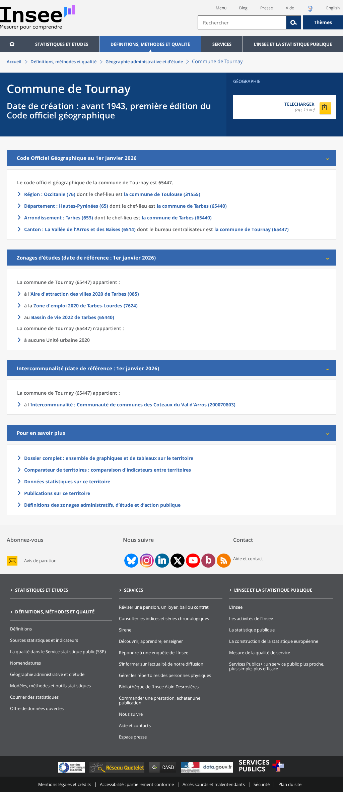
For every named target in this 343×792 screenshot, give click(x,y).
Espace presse (133, 737)
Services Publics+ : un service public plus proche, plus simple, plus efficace (276, 666)
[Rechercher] (293, 22)
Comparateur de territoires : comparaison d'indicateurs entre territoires (107, 470)
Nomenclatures (25, 663)
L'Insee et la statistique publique (293, 44)
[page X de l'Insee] (178, 561)
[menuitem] (12, 44)
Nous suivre (131, 714)
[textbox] (242, 22)
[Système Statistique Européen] (72, 772)
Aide (290, 8)
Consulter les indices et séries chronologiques (164, 618)
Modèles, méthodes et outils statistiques (50, 686)
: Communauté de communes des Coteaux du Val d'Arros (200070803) (132, 404)
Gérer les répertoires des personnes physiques (165, 675)
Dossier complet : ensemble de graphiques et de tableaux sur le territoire (108, 458)
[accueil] (12, 44)
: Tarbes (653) (58, 217)
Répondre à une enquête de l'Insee (153, 653)
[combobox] (270, 22)
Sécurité (262, 784)
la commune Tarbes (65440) (192, 206)
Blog (243, 8)
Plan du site (289, 784)
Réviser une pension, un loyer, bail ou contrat (164, 607)
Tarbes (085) (84, 294)
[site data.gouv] (207, 772)
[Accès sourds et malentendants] (310, 10)
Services (221, 44)
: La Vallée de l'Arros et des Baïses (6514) (80, 229)
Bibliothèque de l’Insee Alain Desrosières (159, 687)
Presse (266, 8)
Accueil (14, 62)
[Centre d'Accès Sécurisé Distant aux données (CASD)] (163, 772)
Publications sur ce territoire (57, 493)
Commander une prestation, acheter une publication (159, 700)
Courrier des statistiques (34, 697)
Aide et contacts (135, 725)
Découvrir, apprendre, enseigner (151, 641)
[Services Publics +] (261, 772)
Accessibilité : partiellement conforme (137, 784)
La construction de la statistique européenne (273, 641)
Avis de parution (40, 561)
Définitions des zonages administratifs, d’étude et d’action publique (102, 505)
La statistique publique (252, 630)
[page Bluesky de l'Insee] (130, 561)
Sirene (125, 630)
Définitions (21, 629)
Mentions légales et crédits (64, 784)
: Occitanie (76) (49, 194)
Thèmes (323, 22)
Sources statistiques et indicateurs (44, 640)
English (333, 8)
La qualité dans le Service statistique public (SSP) (58, 652)
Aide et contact (248, 559)
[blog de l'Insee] (208, 561)
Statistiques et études (61, 44)
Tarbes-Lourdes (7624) (85, 305)
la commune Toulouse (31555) (162, 194)
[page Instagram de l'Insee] (146, 561)
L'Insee (236, 607)
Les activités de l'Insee (251, 618)
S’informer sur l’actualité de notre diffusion (161, 664)
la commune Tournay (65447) (251, 229)
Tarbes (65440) (72, 317)
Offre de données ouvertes (37, 708)
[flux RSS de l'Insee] (224, 561)
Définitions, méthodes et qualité (150, 44)
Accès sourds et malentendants (214, 784)
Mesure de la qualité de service (259, 653)
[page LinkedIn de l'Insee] (162, 560)
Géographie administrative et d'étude (47, 674)
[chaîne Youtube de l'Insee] (193, 561)
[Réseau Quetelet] (117, 772)
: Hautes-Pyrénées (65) (66, 206)
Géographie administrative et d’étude (144, 62)
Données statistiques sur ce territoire (67, 481)
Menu (221, 8)
